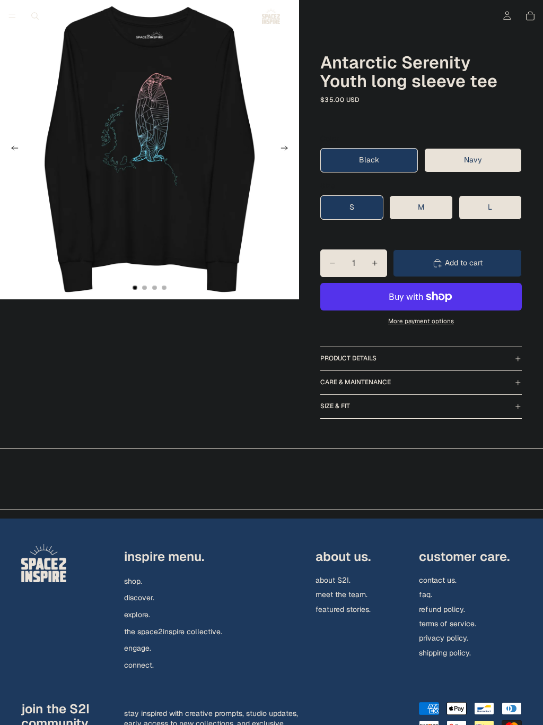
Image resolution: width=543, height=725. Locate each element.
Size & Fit (335, 406)
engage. (137, 648)
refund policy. (442, 609)
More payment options (421, 321)
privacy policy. (443, 638)
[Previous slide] (11, 149)
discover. (139, 597)
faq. (425, 594)
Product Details (348, 358)
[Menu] (12, 16)
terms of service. (447, 623)
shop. (133, 581)
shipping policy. (445, 653)
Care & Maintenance (355, 382)
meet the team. (341, 594)
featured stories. (343, 609)
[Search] (35, 16)
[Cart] (530, 16)
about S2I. (333, 580)
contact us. (438, 580)
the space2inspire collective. (173, 631)
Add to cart (464, 262)
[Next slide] (287, 149)
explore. (137, 614)
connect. (139, 665)
